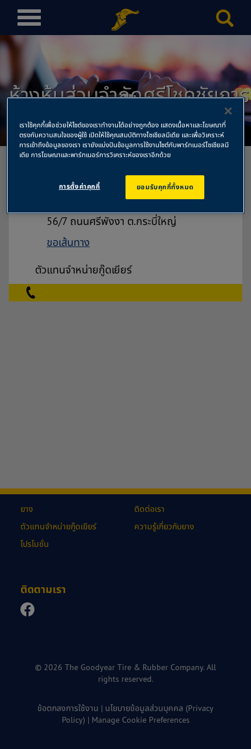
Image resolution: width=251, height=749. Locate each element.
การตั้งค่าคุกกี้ (79, 186)
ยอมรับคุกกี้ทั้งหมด (165, 187)
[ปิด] (228, 111)
